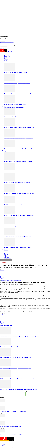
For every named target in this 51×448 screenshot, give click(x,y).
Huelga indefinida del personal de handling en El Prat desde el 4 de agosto (15, 368)
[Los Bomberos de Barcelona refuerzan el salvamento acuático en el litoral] (9, 191)
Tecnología (6, 59)
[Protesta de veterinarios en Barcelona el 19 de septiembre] (5, 344)
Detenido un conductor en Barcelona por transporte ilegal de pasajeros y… (19, 215)
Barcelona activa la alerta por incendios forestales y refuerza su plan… (18, 182)
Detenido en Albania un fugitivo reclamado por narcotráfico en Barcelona (19, 127)
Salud (14, 62)
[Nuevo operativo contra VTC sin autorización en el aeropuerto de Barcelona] (5, 355)
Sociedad (3, 106)
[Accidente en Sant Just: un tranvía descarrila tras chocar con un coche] (9, 245)
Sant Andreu (6, 255)
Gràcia (5, 251)
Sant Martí (6, 256)
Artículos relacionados (4, 325)
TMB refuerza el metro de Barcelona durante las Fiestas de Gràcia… (18, 236)
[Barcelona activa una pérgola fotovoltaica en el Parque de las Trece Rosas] (9, 136)
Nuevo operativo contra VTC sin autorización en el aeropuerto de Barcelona (15, 357)
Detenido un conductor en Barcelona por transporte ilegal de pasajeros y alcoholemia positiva (19, 336)
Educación (11, 107)
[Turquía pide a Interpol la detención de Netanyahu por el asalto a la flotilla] (2, 409)
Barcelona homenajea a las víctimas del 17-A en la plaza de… (16, 171)
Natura (10, 62)
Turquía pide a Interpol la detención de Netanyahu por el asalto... (13, 411)
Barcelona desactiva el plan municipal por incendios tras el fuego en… (18, 161)
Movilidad (4, 195)
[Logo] (4, 51)
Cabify (3, 314)
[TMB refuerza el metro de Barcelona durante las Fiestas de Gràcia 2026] (9, 234)
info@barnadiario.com (8, 442)
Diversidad (7, 107)
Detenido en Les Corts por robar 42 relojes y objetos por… (16, 72)
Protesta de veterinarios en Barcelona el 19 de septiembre (12, 346)
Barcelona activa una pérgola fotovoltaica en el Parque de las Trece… (18, 138)
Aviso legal (4, 444)
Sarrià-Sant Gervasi (7, 258)
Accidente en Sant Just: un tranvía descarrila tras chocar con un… (17, 247)
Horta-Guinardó (6, 252)
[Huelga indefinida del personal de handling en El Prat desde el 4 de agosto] (5, 366)
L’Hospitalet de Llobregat (8, 56)
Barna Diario (2, 270)
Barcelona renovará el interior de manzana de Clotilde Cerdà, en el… (18, 148)
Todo (5, 62)
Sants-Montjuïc (6, 257)
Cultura (5, 58)
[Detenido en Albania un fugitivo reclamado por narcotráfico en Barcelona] (9, 125)
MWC (3, 315)
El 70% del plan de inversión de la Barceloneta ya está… (15, 116)
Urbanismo (22, 107)
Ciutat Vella (6, 250)
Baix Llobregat (6, 55)
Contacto (3, 445)
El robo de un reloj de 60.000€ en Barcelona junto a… (15, 104)
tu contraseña (12, 40)
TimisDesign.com (16, 447)
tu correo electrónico (13, 45)
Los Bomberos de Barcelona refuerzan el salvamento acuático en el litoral (19, 193)
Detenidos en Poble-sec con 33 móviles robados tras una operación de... (14, 419)
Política (12, 62)
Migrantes (16, 107)
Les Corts (5, 253)
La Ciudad (4, 150)
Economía (7, 62)
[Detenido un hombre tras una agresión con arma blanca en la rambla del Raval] (9, 81)
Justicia (14, 107)
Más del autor (10, 325)
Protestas (3, 316)
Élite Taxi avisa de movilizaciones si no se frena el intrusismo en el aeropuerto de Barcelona (18, 378)
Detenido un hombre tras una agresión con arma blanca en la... (13, 403)
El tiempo (7, 151)
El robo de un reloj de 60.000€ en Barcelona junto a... (11, 426)
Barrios (3, 249)
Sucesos (16, 62)
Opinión (19, 107)
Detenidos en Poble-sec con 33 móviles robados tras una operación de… (18, 93)
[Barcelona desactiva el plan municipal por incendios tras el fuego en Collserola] (9, 159)
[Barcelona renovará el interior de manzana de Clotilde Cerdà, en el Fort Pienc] (9, 146)
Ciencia (5, 57)
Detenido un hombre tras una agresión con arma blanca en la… (17, 83)
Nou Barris (6, 254)
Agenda (5, 54)
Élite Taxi (34, 284)
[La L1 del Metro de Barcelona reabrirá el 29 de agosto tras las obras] (9, 202)
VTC (3, 317)
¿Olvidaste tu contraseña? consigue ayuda (6, 42)
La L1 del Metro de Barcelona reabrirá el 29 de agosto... (11, 434)
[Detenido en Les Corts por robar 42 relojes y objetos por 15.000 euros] (9, 70)
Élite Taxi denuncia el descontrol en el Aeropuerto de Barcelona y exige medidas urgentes (18, 389)
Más (3, 53)
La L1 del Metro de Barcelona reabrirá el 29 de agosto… (15, 204)
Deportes (5, 60)
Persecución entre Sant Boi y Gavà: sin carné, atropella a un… (17, 226)
